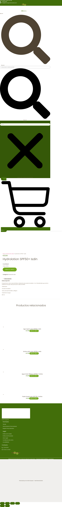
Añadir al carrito (9, 269)
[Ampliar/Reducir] (17, 503)
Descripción (7, 278)
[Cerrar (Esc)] (2, 503)
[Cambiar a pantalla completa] (12, 503)
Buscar (1, 13)
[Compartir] (7, 503)
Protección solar (10, 253)
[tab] (27, 278)
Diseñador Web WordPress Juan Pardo (45, 459)
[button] (24, 11)
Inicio (4, 253)
